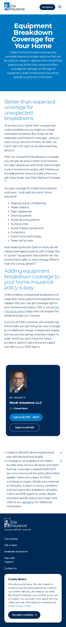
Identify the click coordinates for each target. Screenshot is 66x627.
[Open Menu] (60, 7)
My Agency (47, 7)
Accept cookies (22, 614)
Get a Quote (11, 538)
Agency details (24, 427)
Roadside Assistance (16, 551)
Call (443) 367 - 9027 (26, 417)
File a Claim (10, 545)
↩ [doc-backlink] (61, 452)
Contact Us (10, 568)
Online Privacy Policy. (19, 606)
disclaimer (28, 502)
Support (9, 561)
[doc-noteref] (5, 181)
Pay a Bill (9, 558)
